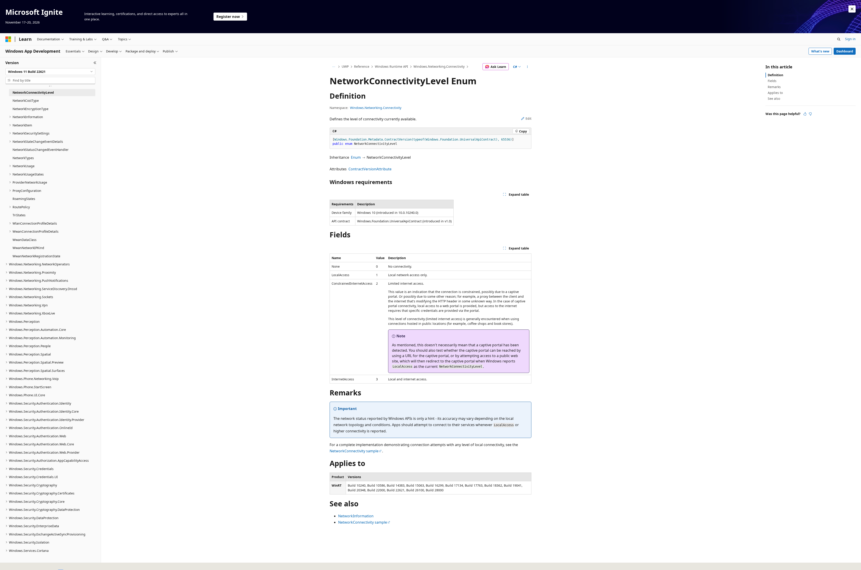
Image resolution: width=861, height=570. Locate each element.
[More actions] (527, 66)
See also (774, 98)
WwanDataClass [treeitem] (25, 240)
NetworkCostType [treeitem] (26, 100)
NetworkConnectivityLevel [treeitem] (33, 92)
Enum (356, 157)
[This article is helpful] (805, 114)
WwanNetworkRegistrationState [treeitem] (36, 256)
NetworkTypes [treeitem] (23, 158)
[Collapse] (95, 62)
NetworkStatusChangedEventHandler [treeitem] (41, 149)
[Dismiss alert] (852, 9)
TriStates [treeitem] (19, 215)
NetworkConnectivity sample (354, 451)
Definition (775, 75)
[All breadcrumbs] (333, 66)
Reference (361, 66)
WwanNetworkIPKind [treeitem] (28, 248)
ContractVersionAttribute (369, 169)
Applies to (775, 93)
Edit (528, 118)
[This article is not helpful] (810, 114)
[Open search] (838, 39)
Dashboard (844, 51)
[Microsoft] (8, 39)
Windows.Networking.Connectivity (439, 66)
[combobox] (50, 71)
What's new (820, 51)
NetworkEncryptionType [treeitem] (30, 109)
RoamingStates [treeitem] (24, 199)
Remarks (774, 87)
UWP (345, 66)
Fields (772, 81)
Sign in (850, 39)
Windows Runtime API (391, 66)
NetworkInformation (356, 516)
